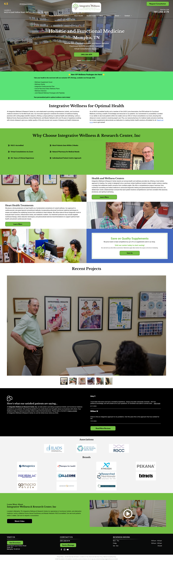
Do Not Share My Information (72, 556)
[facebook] (61, 549)
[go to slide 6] (109, 381)
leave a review (72, 411)
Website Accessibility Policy (109, 556)
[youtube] (67, 549)
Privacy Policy (60, 556)
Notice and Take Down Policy (96, 556)
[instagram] (64, 549)
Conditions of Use (84, 556)
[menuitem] (43, 15)
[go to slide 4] (91, 381)
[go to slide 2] (73, 381)
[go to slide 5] (100, 381)
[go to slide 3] (82, 381)
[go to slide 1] (64, 381)
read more (157, 403)
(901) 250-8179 (161, 12)
